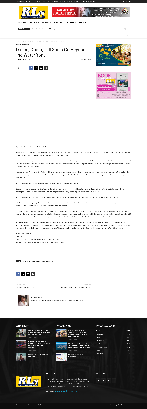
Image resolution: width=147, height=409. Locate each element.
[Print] (46, 68)
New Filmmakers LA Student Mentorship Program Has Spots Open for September (39, 332)
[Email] (41, 68)
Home (18, 41)
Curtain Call (31, 41)
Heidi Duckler (36, 261)
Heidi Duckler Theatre (48, 261)
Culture (24, 41)
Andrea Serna (22, 59)
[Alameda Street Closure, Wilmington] (61, 357)
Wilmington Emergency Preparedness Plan (76, 287)
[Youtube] (129, 1)
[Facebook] (121, 1)
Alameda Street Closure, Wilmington (44, 29)
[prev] (124, 29)
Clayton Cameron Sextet (25, 287)
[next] (127, 29)
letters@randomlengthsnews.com (67, 391)
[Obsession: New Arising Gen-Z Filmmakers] (21, 357)
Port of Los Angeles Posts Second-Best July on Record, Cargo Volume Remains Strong (79, 345)
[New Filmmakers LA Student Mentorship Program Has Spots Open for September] (21, 333)
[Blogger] (98, 380)
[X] (126, 1)
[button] (128, 35)
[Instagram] (124, 1)
